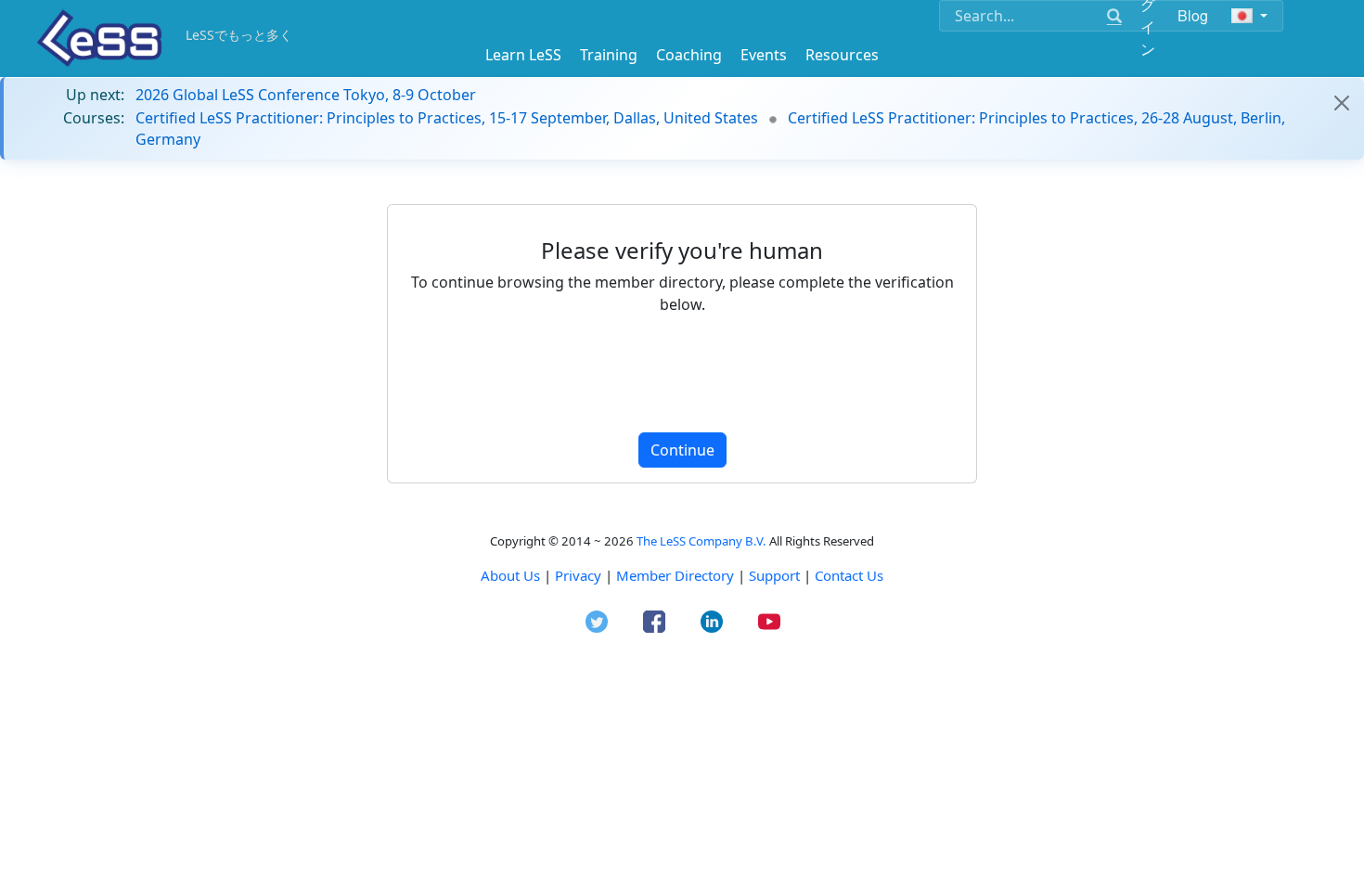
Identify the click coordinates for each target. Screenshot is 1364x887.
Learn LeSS (523, 55)
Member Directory (675, 575)
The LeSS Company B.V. (701, 541)
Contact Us (849, 575)
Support (774, 575)
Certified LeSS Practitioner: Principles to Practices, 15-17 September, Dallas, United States (446, 118)
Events (763, 55)
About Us (510, 575)
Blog (1193, 15)
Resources (842, 55)
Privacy (578, 575)
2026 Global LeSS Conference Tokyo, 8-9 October (305, 94)
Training (608, 55)
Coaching (689, 55)
